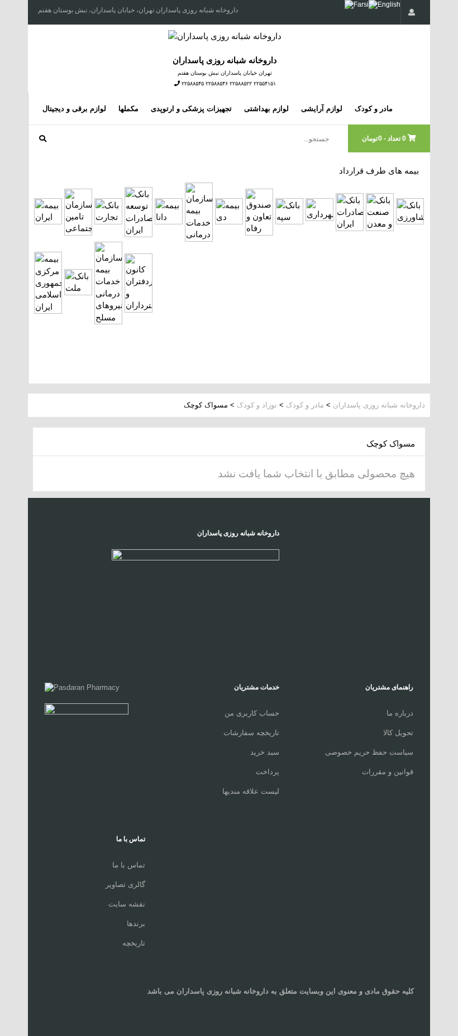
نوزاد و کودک (256, 405)
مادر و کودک (374, 108)
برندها (136, 923)
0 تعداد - (385, 138)
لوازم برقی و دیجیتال (74, 108)
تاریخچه (133, 943)
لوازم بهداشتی (266, 108)
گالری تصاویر (125, 884)
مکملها (128, 108)
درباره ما (400, 713)
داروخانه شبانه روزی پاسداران (379, 405)
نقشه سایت (126, 904)
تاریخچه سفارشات (251, 732)
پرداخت (267, 772)
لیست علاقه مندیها (250, 791)
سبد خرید (264, 752)
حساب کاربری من (252, 713)
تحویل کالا (398, 732)
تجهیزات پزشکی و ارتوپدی (191, 108)
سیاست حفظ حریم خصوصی (369, 752)
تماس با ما (128, 865)
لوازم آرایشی (321, 108)
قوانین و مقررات (387, 772)
